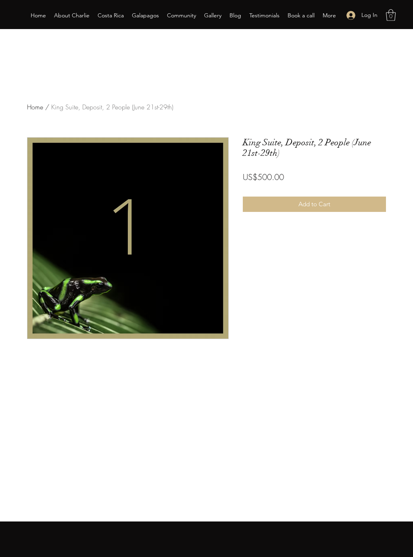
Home (35, 107)
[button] (391, 15)
